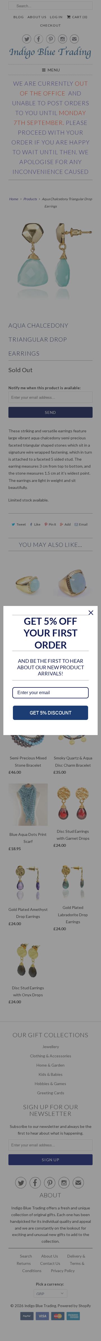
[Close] (91, 612)
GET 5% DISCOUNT (51, 712)
